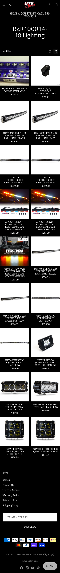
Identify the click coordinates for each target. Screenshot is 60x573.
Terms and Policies (30, 561)
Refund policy (10, 500)
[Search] (10, 4)
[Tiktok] (38, 568)
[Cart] (56, 4)
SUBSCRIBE (30, 526)
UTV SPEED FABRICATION (24, 554)
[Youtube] (33, 568)
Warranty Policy (11, 495)
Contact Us (8, 485)
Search (6, 480)
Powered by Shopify (45, 554)
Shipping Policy (10, 505)
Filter (9, 51)
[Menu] (3, 5)
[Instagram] (27, 568)
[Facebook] (22, 568)
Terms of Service (11, 490)
